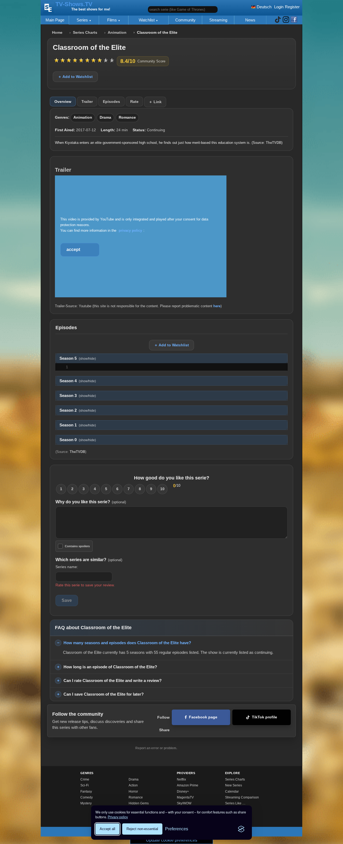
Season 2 (77, 410)
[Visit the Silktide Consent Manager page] (241, 829)
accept (73, 249)
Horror (133, 791)
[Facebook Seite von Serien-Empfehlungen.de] (294, 20)
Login (279, 7)
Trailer (87, 101)
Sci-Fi (84, 785)
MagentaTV (185, 797)
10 (162, 489)
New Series (233, 785)
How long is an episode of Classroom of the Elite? (110, 667)
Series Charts (85, 33)
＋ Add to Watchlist (75, 76)
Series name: (66, 567)
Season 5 (77, 358)
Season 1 (77, 425)
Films (112, 20)
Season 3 (77, 395)
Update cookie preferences (171, 840)
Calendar (232, 791)
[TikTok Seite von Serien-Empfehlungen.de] (278, 20)
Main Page (55, 20)
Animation (117, 33)
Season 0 (77, 440)
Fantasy (86, 791)
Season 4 (77, 381)
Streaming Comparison (242, 797)
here (217, 306)
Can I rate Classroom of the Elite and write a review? (113, 680)
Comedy (86, 797)
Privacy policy (118, 817)
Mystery (86, 803)
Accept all (107, 829)
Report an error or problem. (156, 748)
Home (57, 33)
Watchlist (147, 20)
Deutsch (263, 7)
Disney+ (183, 791)
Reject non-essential (142, 829)
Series (83, 20)
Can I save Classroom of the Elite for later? (104, 694)
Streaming (218, 20)
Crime (84, 779)
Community (185, 20)
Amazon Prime (187, 785)
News (250, 20)
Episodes (111, 101)
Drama (105, 117)
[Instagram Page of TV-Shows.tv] (286, 20)
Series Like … (235, 803)
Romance (127, 117)
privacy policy (130, 230)
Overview (62, 101)
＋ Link (155, 102)
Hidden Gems (139, 803)
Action (133, 785)
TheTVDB (273, 143)
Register (292, 7)
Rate (134, 101)
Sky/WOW (184, 803)
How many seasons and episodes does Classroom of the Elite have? (127, 642)
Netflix (181, 779)
